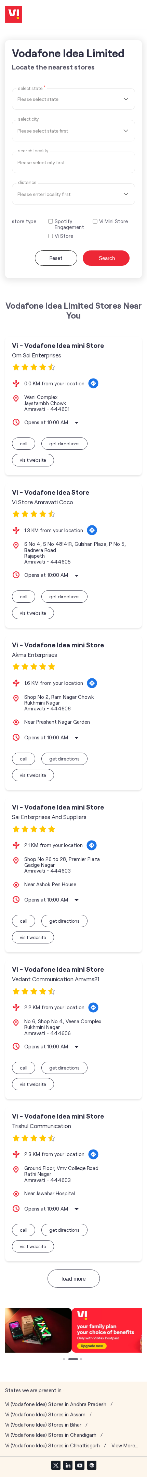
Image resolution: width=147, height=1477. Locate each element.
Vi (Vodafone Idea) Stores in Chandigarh (50, 1435)
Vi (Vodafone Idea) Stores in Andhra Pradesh (55, 1404)
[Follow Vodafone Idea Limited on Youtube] (80, 1465)
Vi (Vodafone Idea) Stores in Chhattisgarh (52, 1445)
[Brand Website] (91, 1465)
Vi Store (64, 236)
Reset (56, 258)
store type (24, 221)
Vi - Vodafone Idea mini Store (58, 345)
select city (28, 119)
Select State (31, 88)
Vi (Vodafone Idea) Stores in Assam (45, 1414)
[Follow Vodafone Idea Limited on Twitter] (56, 1465)
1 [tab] (64, 1359)
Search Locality (33, 150)
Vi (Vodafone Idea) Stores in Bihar (43, 1425)
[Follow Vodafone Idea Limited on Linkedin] (68, 1465)
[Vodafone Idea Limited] (13, 15)
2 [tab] (70, 1359)
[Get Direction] (93, 383)
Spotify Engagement (69, 224)
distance (27, 182)
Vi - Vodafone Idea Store (50, 492)
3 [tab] (81, 1359)
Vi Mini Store (113, 221)
